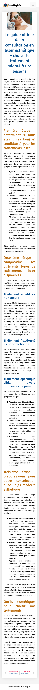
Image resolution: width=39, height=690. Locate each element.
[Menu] (33, 5)
